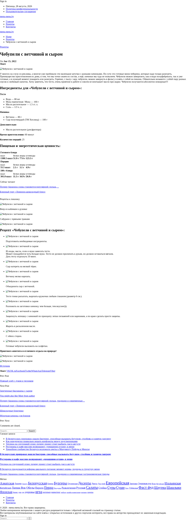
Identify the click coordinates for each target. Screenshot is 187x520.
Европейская (117, 482)
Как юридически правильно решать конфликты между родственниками (42, 441)
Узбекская (133, 488)
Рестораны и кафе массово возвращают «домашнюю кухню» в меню (40, 446)
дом (19, 492)
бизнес (15, 492)
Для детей (101, 484)
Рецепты (10, 24)
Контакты (11, 26)
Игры (154, 484)
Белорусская (37, 483)
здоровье (30, 492)
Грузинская (73, 484)
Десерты (84, 483)
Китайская (5, 487)
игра (38, 492)
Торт (127, 488)
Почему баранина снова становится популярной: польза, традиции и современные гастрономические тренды (54, 474)
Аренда (24, 484)
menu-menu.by (7, 16)
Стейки (102, 487)
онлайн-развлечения (73, 492)
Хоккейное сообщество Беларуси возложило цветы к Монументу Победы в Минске (48, 449)
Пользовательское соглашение (21, 11)
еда (23, 492)
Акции (18, 483)
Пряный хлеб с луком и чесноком (16, 381)
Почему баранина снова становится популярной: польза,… (29, 187)
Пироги (39, 487)
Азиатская (7, 483)
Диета (94, 483)
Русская (80, 487)
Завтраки (134, 484)
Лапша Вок (19, 487)
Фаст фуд (146, 487)
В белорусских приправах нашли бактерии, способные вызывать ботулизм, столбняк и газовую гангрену (58, 438)
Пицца (48, 487)
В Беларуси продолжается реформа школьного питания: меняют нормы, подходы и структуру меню (50, 469)
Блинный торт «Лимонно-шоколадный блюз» (23, 192)
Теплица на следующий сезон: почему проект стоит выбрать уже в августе (43, 444)
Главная (10, 21)
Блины (50, 484)
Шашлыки (174, 487)
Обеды (30, 487)
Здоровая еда (144, 483)
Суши (120, 487)
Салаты (92, 487)
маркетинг (55, 492)
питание (84, 492)
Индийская (160, 484)
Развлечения (69, 487)
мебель (63, 492)
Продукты (57, 488)
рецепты (90, 492)
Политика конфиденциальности (22, 9)
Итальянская (173, 483)
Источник (5, 366)
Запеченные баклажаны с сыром (16, 391)
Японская (6, 492)
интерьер (47, 492)
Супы (111, 487)
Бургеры (60, 483)
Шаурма (160, 487)
